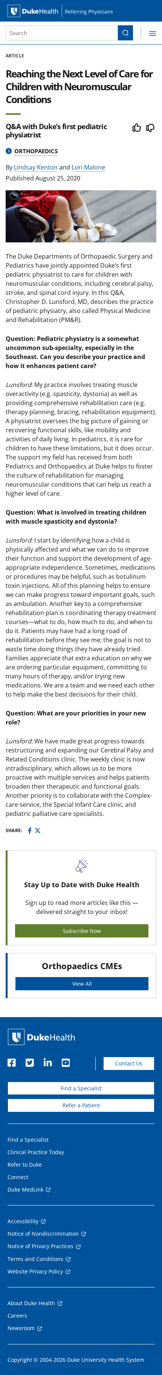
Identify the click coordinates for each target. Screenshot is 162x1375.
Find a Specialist (81, 1088)
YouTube (66, 1060)
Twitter (29, 1060)
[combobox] (62, 32)
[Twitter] (37, 830)
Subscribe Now (82, 930)
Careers (17, 1315)
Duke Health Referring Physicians (81, 11)
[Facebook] (29, 830)
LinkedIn (47, 1060)
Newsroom (21, 1328)
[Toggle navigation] (148, 33)
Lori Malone (88, 167)
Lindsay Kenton (36, 167)
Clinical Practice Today (36, 1152)
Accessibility (23, 1221)
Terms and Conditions (35, 1258)
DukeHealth (41, 1036)
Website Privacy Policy (35, 1271)
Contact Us (128, 1063)
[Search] (125, 32)
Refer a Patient (81, 1105)
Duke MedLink (25, 1189)
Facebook (11, 1060)
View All (82, 983)
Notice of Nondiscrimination (43, 1233)
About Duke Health (31, 1303)
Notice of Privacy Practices (40, 1246)
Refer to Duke (25, 1164)
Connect (18, 1177)
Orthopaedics (36, 151)
